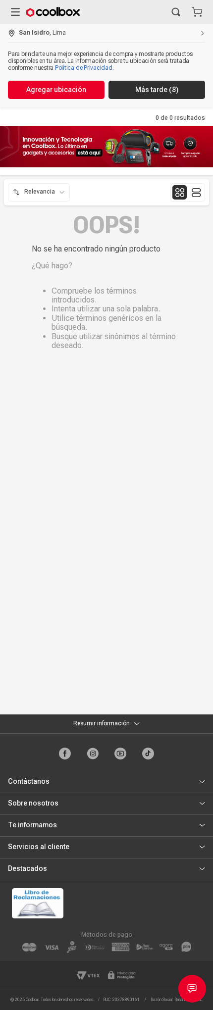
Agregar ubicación (56, 90)
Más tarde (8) (156, 90)
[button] (175, 11)
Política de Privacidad (83, 67)
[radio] (179, 192)
